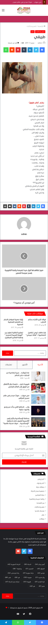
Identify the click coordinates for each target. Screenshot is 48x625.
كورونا (27, 582)
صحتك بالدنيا (39, 511)
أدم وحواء (40, 483)
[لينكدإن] (30, 49)
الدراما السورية (13, 564)
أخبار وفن (41, 479)
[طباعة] (5, 206)
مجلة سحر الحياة (12, 582)
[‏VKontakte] (15, 206)
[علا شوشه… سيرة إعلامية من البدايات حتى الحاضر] (38, 376)
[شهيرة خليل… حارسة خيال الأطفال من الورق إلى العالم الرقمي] (38, 388)
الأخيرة (40, 365)
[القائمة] (3, 11)
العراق (41, 568)
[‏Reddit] (12, 49)
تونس (41, 573)
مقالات (41, 519)
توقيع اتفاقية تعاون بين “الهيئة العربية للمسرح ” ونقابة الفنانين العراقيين (13, 335)
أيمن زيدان (40, 564)
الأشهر (24, 365)
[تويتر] (36, 49)
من (32, 586)
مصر (42, 586)
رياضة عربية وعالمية (36, 499)
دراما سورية (28, 573)
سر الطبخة (40, 503)
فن (17, 577)
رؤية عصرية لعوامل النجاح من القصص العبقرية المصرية (13, 322)
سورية (27, 577)
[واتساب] (6, 49)
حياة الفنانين (39, 495)
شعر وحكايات (31, 26)
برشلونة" (17, 568)
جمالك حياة (40, 487)
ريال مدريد (40, 577)
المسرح (29, 568)
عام (32, 31)
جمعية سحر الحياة (37, 491)
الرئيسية (41, 26)
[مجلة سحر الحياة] (24, 10)
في (8, 577)
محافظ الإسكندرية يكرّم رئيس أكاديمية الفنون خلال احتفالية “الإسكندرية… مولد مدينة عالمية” (16, 420)
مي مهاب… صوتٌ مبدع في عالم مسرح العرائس (24, 2)
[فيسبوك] (42, 49)
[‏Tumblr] (24, 49)
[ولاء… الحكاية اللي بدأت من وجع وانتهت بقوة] (38, 410)
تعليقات (8, 365)
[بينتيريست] (18, 49)
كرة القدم (40, 582)
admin (40, 43)
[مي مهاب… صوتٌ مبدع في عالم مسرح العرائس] (38, 399)
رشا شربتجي (13, 573)
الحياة (27, 564)
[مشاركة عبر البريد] (10, 206)
